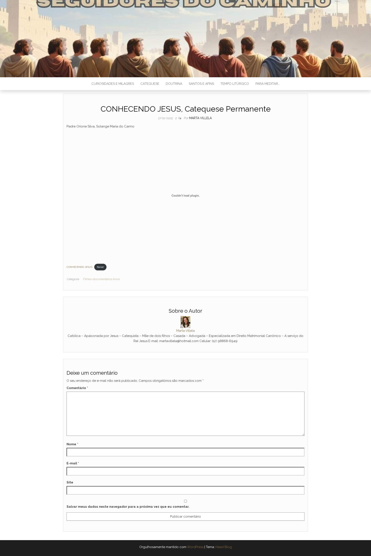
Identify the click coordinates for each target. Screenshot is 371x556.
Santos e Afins (201, 84)
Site (70, 482)
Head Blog (224, 547)
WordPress (195, 547)
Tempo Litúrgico (234, 84)
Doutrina (174, 84)
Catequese (149, 84)
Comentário (77, 388)
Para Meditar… (267, 84)
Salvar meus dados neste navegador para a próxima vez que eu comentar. (128, 507)
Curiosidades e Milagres (112, 84)
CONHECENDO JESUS (79, 266)
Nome (72, 444)
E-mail (73, 463)
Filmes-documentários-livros (101, 279)
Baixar (100, 266)
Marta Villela (200, 118)
